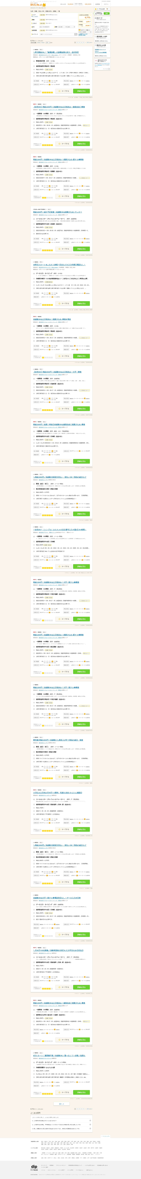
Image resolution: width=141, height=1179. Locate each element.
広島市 (51, 1149)
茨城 (56, 1141)
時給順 (43, 42)
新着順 (38, 42)
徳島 (99, 1143)
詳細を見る (81, 91)
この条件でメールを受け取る (83, 34)
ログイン (106, 4)
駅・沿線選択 (35, 16)
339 (88, 42)
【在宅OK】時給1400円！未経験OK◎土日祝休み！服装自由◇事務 (59, 107)
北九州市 (64, 1149)
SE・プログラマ (44, 1154)
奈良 (91, 1141)
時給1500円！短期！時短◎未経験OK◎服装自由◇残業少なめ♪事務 (59, 424)
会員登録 (97, 4)
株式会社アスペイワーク (45, 1058)
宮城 (49, 1143)
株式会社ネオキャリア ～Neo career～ (49, 55)
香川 (96, 1143)
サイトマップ (44, 1165)
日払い (55, 1157)
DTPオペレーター (62, 1154)
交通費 (77, 1157)
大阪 (78, 1141)
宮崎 (64, 1144)
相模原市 (57, 1148)
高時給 (73, 1157)
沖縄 (72, 1144)
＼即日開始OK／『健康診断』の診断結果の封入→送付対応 (56, 52)
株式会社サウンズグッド (45, 795)
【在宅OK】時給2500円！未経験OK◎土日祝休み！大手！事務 (57, 372)
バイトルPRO (70, 1170)
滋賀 (88, 1141)
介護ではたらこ (89, 1170)
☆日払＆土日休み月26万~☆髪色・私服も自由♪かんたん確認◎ (57, 793)
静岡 (75, 1141)
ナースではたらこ (80, 1170)
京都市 (96, 1148)
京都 (85, 1141)
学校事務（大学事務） (87, 1153)
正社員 (62, 1157)
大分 (61, 1144)
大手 (88, 1157)
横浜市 (48, 1148)
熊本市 (68, 1149)
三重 (72, 1141)
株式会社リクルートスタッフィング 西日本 (50, 109)
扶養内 (84, 1157)
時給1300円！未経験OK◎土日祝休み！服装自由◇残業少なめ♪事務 (59, 1003)
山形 (55, 1143)
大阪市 (85, 1148)
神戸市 (92, 1148)
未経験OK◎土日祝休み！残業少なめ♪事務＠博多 (52, 319)
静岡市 (76, 1148)
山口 (93, 1143)
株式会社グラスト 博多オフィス (47, 532)
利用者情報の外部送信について (75, 1165)
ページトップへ (106, 1136)
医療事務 (69, 1154)
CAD (101, 1153)
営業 (94, 1153)
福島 (58, 1143)
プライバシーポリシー (61, 1165)
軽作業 (82, 1154)
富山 (71, 1143)
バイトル (43, 1170)
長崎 (55, 1144)
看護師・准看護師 (76, 1154)
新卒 (69, 1157)
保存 (107, 13)
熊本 (58, 1144)
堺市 (89, 1148)
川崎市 (52, 1148)
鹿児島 (68, 1144)
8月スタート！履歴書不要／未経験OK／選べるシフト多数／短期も (59, 1055)
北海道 (98, 1141)
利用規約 (52, 1165)
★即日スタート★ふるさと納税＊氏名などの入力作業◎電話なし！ (59, 265)
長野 (64, 1143)
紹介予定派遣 (93, 1157)
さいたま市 (66, 1148)
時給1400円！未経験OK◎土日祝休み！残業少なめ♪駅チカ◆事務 (58, 635)
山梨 (61, 1143)
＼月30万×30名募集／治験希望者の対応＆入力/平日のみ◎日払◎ (58, 950)
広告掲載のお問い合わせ (102, 1165)
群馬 (62, 1141)
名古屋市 (72, 1148)
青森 (42, 1143)
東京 (42, 1141)
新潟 (68, 1143)
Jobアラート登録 (84, 30)
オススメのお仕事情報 (100, 51)
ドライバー (97, 1154)
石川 (74, 1143)
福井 (77, 1143)
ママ (81, 1157)
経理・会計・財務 (56, 1153)
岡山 (84, 1143)
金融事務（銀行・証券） (76, 1153)
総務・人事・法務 (65, 1153)
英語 (59, 1157)
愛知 (65, 1141)
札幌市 (100, 1148)
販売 (98, 1153)
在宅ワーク (50, 1157)
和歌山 (94, 1141)
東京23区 (43, 1148)
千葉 (50, 1141)
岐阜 (69, 1141)
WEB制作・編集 (53, 1154)
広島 (80, 1143)
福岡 (49, 1144)
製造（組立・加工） (89, 1154)
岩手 (45, 1143)
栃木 (59, 1141)
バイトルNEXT (61, 1170)
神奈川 (45, 1141)
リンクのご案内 (44, 1167)
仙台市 (42, 1149)
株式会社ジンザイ (43, 479)
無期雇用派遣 (100, 1157)
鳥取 (87, 1143)
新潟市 (46, 1149)
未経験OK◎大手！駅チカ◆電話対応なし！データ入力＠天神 (57, 898)
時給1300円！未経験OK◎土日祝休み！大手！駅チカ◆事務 (56, 582)
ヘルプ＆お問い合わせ (89, 1165)
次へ (90, 42)
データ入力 (48, 1153)
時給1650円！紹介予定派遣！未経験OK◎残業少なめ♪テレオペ (57, 212)
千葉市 (61, 1148)
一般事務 (43, 1153)
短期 (42, 1157)
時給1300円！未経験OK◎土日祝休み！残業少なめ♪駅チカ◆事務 (58, 159)
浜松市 (81, 1148)
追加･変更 (43, 14)
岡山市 (55, 1149)
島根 (90, 1143)
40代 (66, 1157)
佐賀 (52, 1144)
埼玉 (53, 1141)
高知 (45, 1144)
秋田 (52, 1143)
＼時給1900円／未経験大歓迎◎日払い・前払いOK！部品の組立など (59, 477)
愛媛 (42, 1144)
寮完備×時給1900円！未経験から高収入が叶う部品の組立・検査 (58, 740)
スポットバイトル (51, 1170)
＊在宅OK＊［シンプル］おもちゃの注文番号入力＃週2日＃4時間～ (59, 530)
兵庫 (81, 1141)
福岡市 (59, 1149)
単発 (45, 1157)
